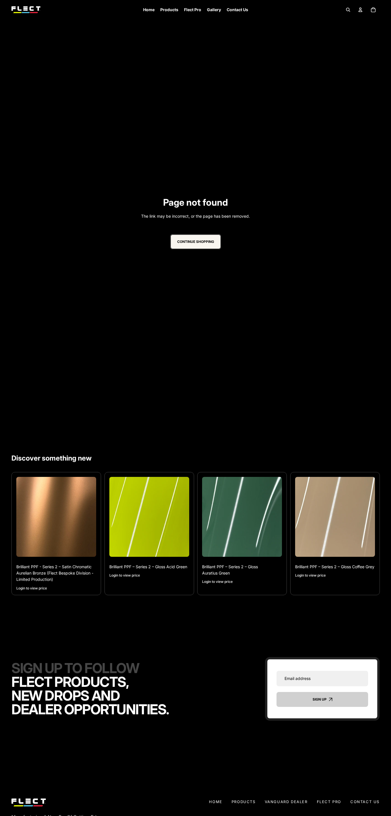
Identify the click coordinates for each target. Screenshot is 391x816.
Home (215, 801)
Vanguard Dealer (286, 801)
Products (244, 801)
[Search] (347, 9)
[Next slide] (87, 516)
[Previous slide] (24, 516)
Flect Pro (329, 801)
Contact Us (365, 801)
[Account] (360, 9)
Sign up (320, 699)
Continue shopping (195, 242)
